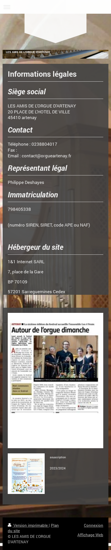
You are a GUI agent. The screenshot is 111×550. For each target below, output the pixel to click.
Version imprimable (30, 525)
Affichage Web (90, 534)
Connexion (93, 525)
